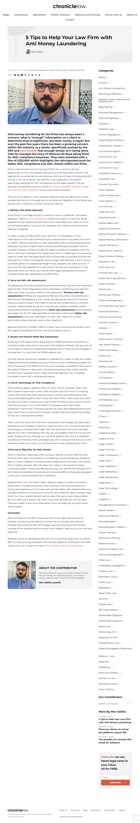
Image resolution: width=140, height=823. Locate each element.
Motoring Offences (109, 516)
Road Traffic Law (107, 593)
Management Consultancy (113, 505)
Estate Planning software (112, 278)
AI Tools (103, 82)
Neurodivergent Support (112, 527)
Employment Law (108, 272)
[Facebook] (21, 75)
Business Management (38, 70)
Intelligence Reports (110, 394)
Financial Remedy (108, 311)
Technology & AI (107, 632)
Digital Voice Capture (110, 250)
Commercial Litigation (111, 162)
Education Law (107, 261)
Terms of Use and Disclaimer (71, 817)
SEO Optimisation (108, 610)
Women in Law (107, 678)
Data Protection (107, 217)
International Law (108, 400)
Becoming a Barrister (110, 94)
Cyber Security (106, 212)
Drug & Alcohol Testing (111, 256)
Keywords (104, 427)
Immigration (105, 377)
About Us (132, 14)
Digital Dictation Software (113, 234)
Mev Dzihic (37, 52)
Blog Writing (105, 107)
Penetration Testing (109, 538)
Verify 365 (67, 426)
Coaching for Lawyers (110, 145)
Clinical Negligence (109, 134)
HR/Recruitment (107, 366)
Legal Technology (108, 488)
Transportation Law (109, 643)
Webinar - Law (106, 656)
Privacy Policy (109, 810)
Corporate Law (106, 179)
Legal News (105, 482)
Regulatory (104, 587)
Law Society (28, 150)
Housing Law (106, 361)
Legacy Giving (106, 438)
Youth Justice (106, 689)
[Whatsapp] (28, 75)
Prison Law (104, 560)
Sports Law (104, 626)
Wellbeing (104, 667)
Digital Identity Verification (113, 239)
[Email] (15, 75)
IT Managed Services (110, 411)
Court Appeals (106, 190)
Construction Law (108, 167)
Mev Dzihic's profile (50, 582)
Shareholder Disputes (110, 615)
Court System (106, 201)
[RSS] (32, 75)
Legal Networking (108, 477)
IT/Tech (59, 70)
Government (105, 333)
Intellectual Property (110, 389)
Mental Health (106, 510)
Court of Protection (109, 195)
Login (85, 810)
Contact (70, 19)
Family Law (105, 289)
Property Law (106, 571)
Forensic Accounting (110, 317)
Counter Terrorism (108, 184)
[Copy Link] (35, 75)
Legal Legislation (108, 466)
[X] (25, 75)
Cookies (121, 810)
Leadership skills (107, 433)
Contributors (21, 14)
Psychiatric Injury (108, 576)
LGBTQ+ (103, 493)
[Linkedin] (18, 75)
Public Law (104, 582)
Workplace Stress (108, 683)
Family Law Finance (109, 295)
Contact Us (75, 810)
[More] (39, 75)
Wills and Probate (108, 672)
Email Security (106, 267)
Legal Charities (107, 449)
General (52, 70)
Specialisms (39, 14)
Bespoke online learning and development (114, 100)
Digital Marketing (108, 245)
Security (81, 70)
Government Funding (110, 339)
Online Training (107, 532)
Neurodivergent (107, 521)
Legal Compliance (69, 70)
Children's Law (106, 129)
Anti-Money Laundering (111, 88)
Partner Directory (60, 14)
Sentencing (105, 604)
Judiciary (103, 422)
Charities (103, 123)
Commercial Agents (109, 151)
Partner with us (113, 14)
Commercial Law (108, 156)
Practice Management (111, 554)
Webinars (104, 661)
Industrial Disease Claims (112, 383)
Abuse (102, 77)
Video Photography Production (115, 648)
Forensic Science (108, 322)
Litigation (104, 499)
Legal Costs (105, 460)
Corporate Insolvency (110, 173)
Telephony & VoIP (108, 637)
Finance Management (110, 300)
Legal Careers (106, 444)
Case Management (109, 118)
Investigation (106, 405)
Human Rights (106, 372)
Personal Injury (107, 543)
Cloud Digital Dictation (111, 140)
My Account (96, 810)
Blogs (6, 14)
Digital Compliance (109, 228)
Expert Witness (107, 284)
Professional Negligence (112, 565)
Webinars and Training (87, 14)
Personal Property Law (111, 549)
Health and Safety (108, 350)
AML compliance (38, 218)
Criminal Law (106, 206)
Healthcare (104, 355)
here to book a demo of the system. (64, 545)
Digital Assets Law (108, 223)
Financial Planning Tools (112, 306)
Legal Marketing (107, 471)
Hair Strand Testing (109, 344)
